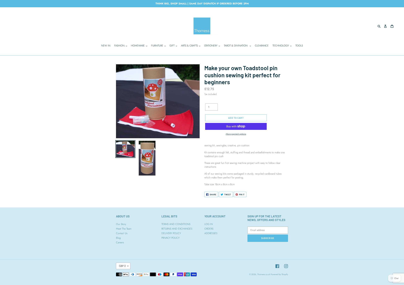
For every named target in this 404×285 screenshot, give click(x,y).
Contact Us (121, 233)
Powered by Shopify (279, 274)
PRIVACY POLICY (170, 238)
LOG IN (208, 224)
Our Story (121, 224)
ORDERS (208, 228)
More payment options (236, 134)
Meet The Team (123, 228)
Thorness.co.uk (263, 274)
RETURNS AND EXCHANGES (176, 228)
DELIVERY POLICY (171, 233)
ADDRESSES (210, 233)
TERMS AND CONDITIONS (175, 224)
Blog (118, 238)
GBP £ (122, 266)
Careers (120, 242)
